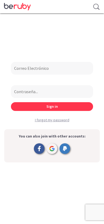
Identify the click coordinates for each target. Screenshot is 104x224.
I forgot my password (52, 120)
